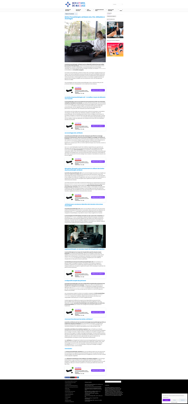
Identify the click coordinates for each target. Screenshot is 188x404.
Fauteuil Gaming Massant (69, 394)
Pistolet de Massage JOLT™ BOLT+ (70, 382)
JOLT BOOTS (78, 87)
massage (76, 344)
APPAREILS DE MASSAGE (68, 10)
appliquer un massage (87, 325)
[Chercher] (122, 4)
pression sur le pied (69, 141)
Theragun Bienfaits (68, 384)
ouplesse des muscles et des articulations (76, 184)
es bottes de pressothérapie (91, 175)
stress (74, 211)
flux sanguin (74, 217)
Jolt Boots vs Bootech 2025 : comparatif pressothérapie (91, 394)
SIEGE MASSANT (89, 10)
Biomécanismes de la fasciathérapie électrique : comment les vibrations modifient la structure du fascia (93, 389)
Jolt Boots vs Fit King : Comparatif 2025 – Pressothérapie (92, 398)
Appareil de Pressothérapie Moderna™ (71, 385)
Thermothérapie (67, 397)
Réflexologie (67, 388)
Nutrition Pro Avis (67, 395)
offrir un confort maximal (79, 287)
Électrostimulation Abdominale (70, 391)
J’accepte (85, 238)
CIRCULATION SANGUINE (111, 10)
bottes (68, 147)
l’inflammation (102, 68)
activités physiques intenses (73, 117)
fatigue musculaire (69, 257)
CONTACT (66, 398)
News (121, 10)
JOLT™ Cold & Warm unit (69, 392)
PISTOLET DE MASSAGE (78, 10)
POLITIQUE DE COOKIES (174, 402)
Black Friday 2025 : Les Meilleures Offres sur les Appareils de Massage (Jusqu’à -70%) (93, 392)
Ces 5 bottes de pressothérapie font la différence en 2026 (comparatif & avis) (94, 385)
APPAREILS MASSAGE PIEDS (99, 10)
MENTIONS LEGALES (68, 400)
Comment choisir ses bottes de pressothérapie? (93, 386)
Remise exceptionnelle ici (98, 90)
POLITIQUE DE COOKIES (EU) (69, 401)
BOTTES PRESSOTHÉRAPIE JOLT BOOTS (71, 381)
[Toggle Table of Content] (76, 14)
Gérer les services (165, 397)
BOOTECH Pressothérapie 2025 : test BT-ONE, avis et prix (94, 396)
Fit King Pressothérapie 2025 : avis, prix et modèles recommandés (93, 401)
